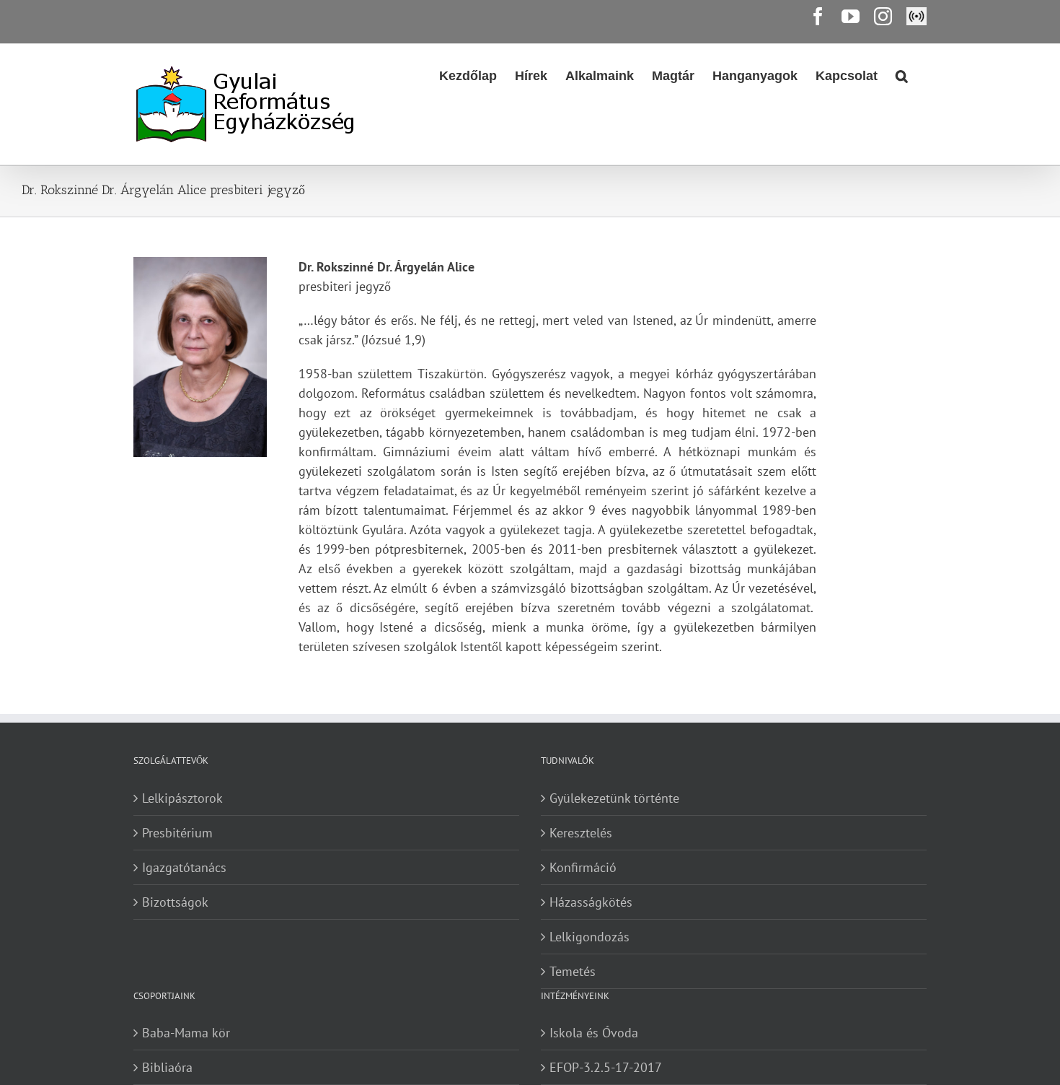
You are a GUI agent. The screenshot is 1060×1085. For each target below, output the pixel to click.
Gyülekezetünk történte (614, 798)
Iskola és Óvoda (593, 1032)
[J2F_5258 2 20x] (200, 357)
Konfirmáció (583, 867)
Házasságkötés (590, 902)
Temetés (572, 971)
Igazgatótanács (184, 867)
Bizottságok (175, 902)
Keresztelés (580, 832)
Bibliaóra (167, 1067)
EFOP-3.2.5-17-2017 (605, 1067)
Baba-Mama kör (186, 1032)
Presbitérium (177, 832)
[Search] (902, 74)
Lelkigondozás (589, 936)
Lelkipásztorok (182, 798)
